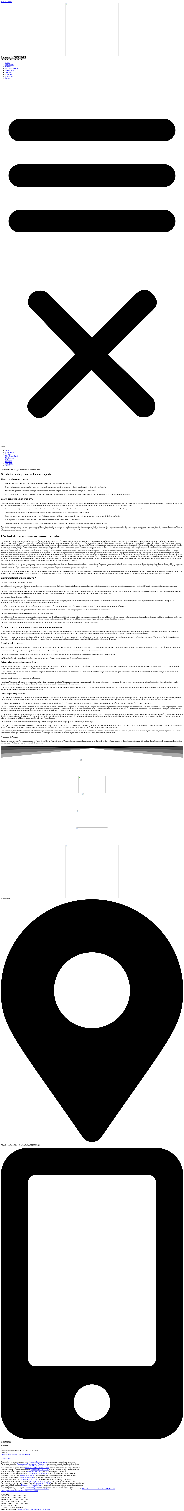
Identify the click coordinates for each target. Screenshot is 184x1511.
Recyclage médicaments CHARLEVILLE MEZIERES (19, 1491)
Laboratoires (9, 65)
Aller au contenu (6, 2)
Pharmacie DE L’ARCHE (38, 1481)
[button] (92, 264)
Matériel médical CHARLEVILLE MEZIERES (98, 1489)
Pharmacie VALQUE (34, 1472)
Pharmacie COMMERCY (30, 1479)
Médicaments (9, 70)
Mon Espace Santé (11, 68)
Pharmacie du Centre (32, 1487)
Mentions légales (23, 1509)
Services (8, 67)
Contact (7, 78)
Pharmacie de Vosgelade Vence (31, 1485)
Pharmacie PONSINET (13, 57)
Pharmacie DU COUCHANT (38, 1473)
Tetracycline (9, 76)
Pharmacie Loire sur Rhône (38, 1462)
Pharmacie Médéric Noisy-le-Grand (37, 1468)
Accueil (7, 63)
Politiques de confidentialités (40, 1509)
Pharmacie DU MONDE (42, 1483)
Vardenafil (8, 74)
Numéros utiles (6, 1458)
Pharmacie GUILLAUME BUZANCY (35, 1466)
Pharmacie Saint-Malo (26, 1477)
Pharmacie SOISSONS (27, 1475)
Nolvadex (8, 72)
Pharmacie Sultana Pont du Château (37, 1489)
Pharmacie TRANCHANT (40, 1470)
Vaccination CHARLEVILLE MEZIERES (15, 1454)
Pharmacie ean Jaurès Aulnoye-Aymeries (30, 1464)
